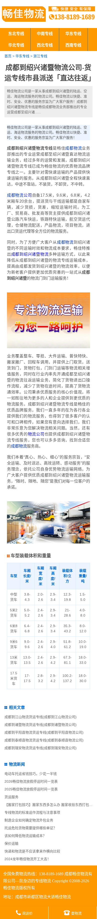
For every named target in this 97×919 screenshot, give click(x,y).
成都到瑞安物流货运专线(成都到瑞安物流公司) (40, 748)
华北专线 (16, 45)
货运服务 (11, 797)
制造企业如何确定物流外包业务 (28, 820)
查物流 (76, 913)
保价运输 (11, 843)
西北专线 (45, 45)
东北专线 (16, 34)
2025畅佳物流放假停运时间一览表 (31, 789)
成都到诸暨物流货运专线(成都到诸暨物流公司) (40, 725)
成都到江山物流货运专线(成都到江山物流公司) (40, 717)
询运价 (27, 913)
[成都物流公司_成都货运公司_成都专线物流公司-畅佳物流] (24, 14)
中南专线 (45, 34)
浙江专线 (40, 56)
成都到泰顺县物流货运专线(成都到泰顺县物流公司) (44, 740)
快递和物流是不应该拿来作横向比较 (32, 851)
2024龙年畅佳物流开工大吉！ (27, 859)
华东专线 (73, 34)
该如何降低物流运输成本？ (25, 836)
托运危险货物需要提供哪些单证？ (30, 828)
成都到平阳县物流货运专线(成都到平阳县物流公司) (44, 732)
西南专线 (73, 45)
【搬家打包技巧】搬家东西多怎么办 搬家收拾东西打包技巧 (50, 805)
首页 (7, 56)
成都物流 (73, 148)
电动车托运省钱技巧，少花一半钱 (30, 774)
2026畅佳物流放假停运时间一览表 (31, 781)
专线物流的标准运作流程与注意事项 (32, 812)
